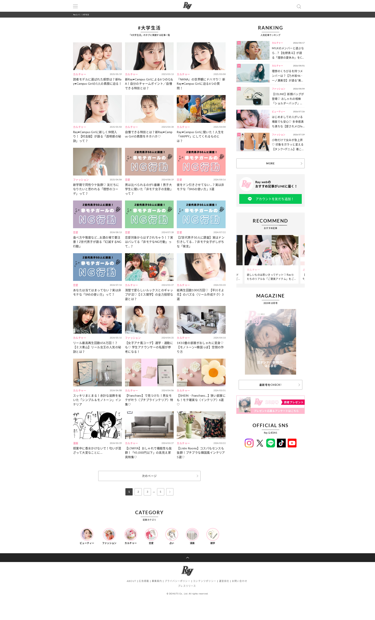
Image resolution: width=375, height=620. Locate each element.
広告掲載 (144, 581)
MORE (270, 163)
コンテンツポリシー (204, 581)
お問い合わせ (239, 581)
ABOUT (131, 581)
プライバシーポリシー (177, 581)
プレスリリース (187, 586)
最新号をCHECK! (270, 384)
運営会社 (224, 581)
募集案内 (157, 581)
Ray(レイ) (76, 14)
